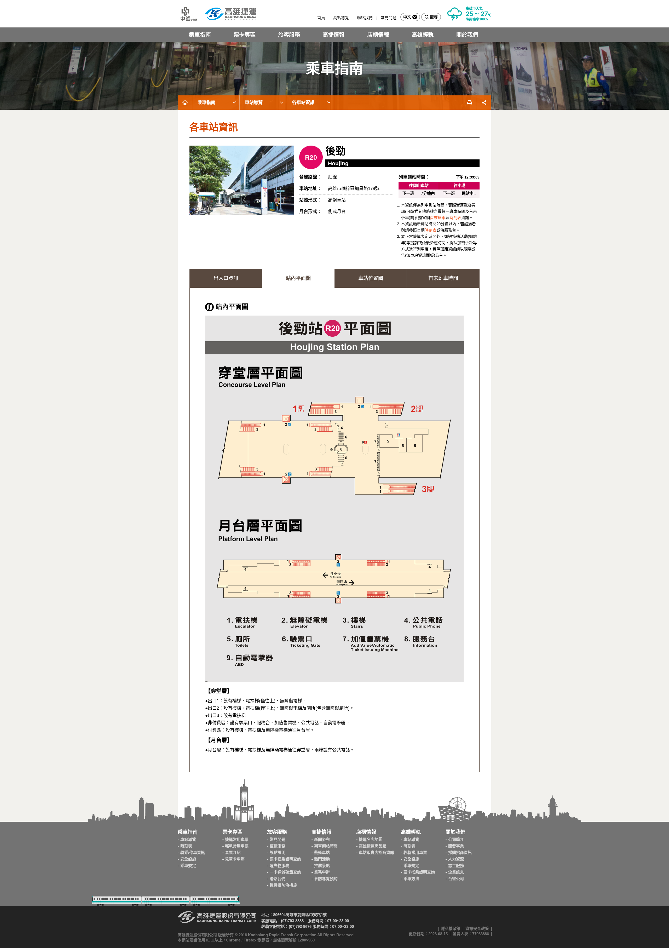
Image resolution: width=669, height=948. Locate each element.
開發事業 (456, 846)
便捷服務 (277, 846)
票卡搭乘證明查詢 (285, 859)
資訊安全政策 (477, 928)
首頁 (321, 17)
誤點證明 (277, 852)
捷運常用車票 (237, 839)
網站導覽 (341, 17)
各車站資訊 (303, 102)
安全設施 (188, 859)
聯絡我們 (365, 17)
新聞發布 (322, 839)
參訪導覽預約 (326, 878)
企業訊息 (456, 872)
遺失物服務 (279, 865)
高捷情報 (333, 35)
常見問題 (388, 17)
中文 (407, 17)
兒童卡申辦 (235, 859)
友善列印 (469, 102)
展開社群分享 (484, 102)
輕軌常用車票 (237, 846)
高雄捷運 (217, 13)
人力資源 (456, 859)
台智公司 (456, 878)
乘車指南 (200, 35)
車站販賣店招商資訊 (376, 852)
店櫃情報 (378, 35)
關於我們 (467, 35)
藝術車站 (322, 852)
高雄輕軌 (423, 35)
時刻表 (455, 217)
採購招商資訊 (460, 852)
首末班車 (438, 217)
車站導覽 (254, 102)
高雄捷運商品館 (372, 846)
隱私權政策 (450, 928)
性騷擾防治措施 (283, 885)
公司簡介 (456, 839)
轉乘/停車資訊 (192, 852)
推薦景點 (322, 865)
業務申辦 (322, 872)
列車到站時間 (326, 846)
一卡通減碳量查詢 (285, 872)
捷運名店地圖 (370, 839)
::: (314, 17)
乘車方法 (411, 878)
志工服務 (456, 865)
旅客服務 (289, 35)
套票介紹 (233, 852)
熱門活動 (322, 859)
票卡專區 (245, 35)
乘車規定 (188, 865)
